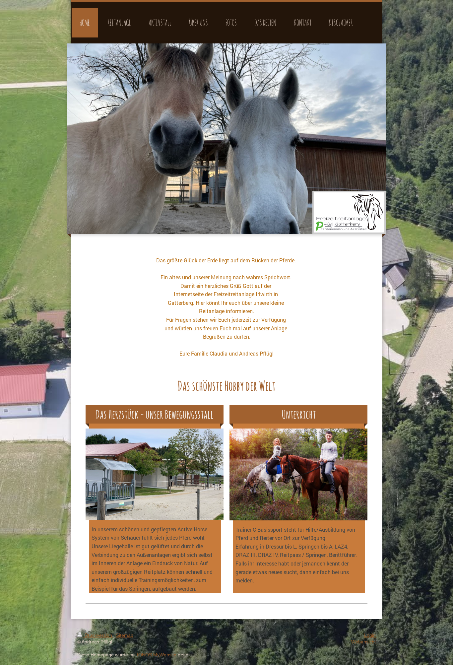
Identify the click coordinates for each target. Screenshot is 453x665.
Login (370, 635)
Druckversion (98, 635)
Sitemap (124, 635)
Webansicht (363, 641)
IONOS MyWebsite (156, 654)
